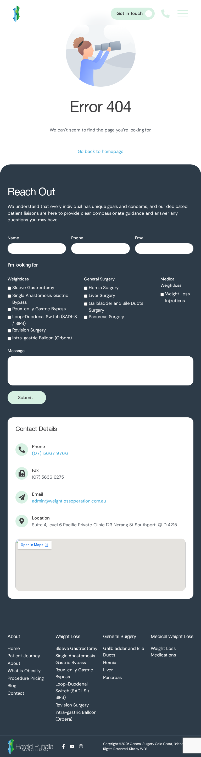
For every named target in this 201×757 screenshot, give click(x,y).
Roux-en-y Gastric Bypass (39, 309)
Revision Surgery (29, 330)
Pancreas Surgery (106, 316)
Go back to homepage (101, 151)
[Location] (21, 521)
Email (140, 238)
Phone (77, 238)
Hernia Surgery (104, 287)
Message (16, 350)
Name (13, 238)
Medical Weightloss (170, 282)
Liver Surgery (102, 295)
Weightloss (18, 279)
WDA (144, 749)
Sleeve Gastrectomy (33, 287)
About (14, 636)
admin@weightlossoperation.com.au (69, 501)
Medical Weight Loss (172, 636)
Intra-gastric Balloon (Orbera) (42, 338)
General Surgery (99, 279)
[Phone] (21, 449)
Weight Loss (67, 636)
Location (41, 518)
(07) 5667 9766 (50, 453)
